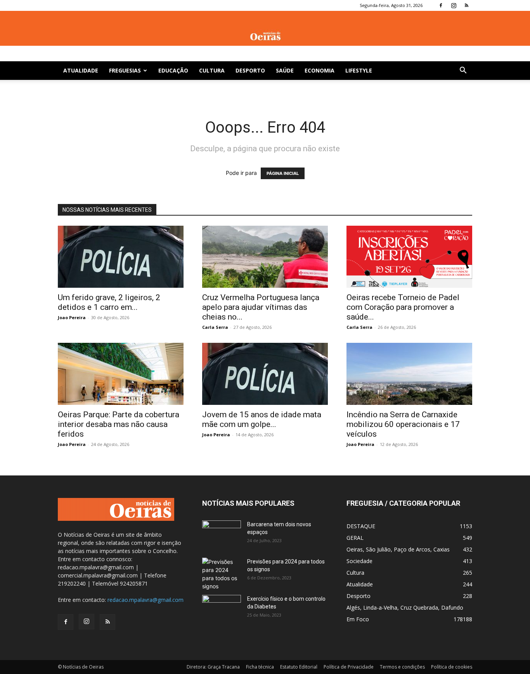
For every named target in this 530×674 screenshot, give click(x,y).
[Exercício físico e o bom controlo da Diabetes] (221, 608)
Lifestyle (358, 70)
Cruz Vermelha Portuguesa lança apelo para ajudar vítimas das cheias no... (260, 307)
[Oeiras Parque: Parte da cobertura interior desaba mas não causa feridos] (121, 374)
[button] (463, 71)
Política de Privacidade (349, 667)
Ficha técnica (260, 667)
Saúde (285, 70)
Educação (173, 70)
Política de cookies (451, 667)
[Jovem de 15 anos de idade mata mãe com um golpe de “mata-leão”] (265, 374)
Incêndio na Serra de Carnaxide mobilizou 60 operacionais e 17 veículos (403, 424)
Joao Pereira (72, 317)
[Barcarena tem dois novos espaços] (221, 534)
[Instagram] (453, 5)
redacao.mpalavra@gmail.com (145, 599)
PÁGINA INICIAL (283, 173)
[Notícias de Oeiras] (265, 36)
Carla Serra (215, 327)
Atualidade (80, 70)
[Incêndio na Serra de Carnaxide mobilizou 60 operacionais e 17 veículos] (409, 374)
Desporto (250, 70)
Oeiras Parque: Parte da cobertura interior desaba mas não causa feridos (118, 424)
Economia (319, 70)
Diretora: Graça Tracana (213, 667)
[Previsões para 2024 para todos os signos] (221, 574)
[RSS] (466, 5)
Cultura (212, 70)
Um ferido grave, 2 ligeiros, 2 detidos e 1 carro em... (109, 302)
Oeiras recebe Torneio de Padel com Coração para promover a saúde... (402, 307)
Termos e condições (402, 667)
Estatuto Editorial (298, 667)
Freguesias (125, 70)
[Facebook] (441, 5)
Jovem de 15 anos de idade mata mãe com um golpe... (261, 419)
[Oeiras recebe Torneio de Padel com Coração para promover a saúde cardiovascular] (409, 257)
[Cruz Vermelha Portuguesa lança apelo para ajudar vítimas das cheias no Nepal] (265, 257)
